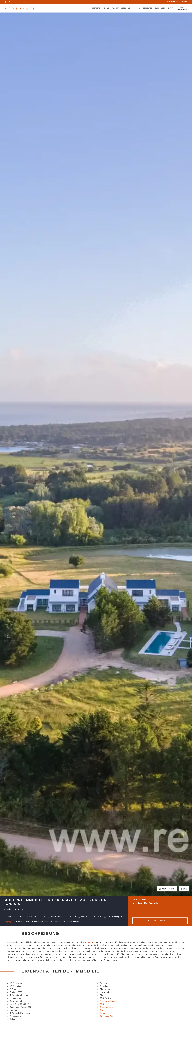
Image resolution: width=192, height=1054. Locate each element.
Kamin (102, 1013)
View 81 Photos (168, 889)
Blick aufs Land (106, 1007)
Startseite (96, 8)
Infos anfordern (157, 921)
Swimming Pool (106, 1016)
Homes (76, 922)
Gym (102, 1010)
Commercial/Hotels (23, 922)
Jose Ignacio (87, 942)
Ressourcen (148, 8)
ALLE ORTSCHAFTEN (119, 8)
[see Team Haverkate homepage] (19, 8)
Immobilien (106, 8)
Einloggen (184, 1)
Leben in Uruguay (134, 8)
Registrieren (173, 1)
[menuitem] (17, 1)
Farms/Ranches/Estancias (61, 922)
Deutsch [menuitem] (11, 2)
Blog (157, 8)
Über (163, 8)
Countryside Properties (41, 922)
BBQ (102, 1004)
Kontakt (170, 8)
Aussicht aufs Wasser (109, 1001)
